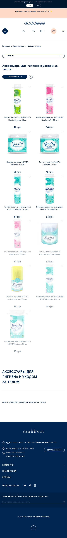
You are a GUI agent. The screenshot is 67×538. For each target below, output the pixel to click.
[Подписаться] (64, 501)
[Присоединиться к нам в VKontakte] (24, 485)
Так (30, 5)
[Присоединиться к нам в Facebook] (30, 485)
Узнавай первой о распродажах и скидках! (25, 496)
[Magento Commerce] (34, 23)
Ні (38, 5)
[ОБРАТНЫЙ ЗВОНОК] (5, 31)
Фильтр (11, 56)
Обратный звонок (54, 450)
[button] (43, 31)
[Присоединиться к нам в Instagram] (35, 485)
